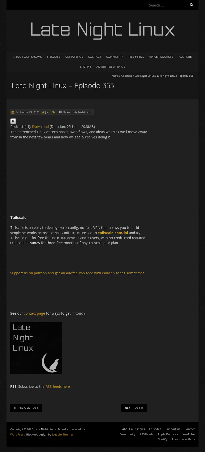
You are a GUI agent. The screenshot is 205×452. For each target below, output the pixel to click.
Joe (46, 112)
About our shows (28, 56)
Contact (94, 56)
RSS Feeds (136, 56)
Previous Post (27, 408)
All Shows (126, 75)
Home (115, 75)
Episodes (53, 56)
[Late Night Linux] (103, 22)
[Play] (13, 120)
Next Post (132, 408)
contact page (34, 313)
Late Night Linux (144, 75)
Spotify (85, 66)
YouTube (185, 56)
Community (115, 56)
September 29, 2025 (27, 112)
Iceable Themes (63, 434)
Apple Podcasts (161, 56)
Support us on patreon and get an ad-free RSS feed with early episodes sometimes (77, 273)
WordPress (17, 434)
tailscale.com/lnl (113, 232)
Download (40, 126)
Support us (74, 56)
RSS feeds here (58, 386)
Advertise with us (110, 66)
